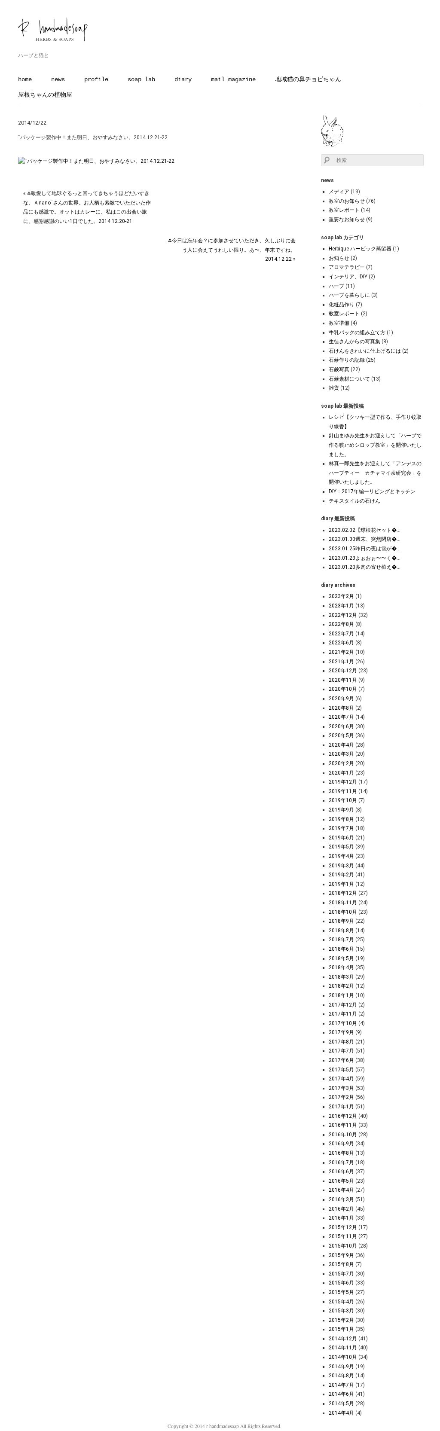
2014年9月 (341, 1367)
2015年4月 (341, 1302)
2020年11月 (343, 680)
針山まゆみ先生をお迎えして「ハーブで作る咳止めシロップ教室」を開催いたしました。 (375, 445)
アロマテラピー (347, 267)
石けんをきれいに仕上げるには (365, 351)
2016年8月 (341, 1153)
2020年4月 (341, 745)
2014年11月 (343, 1348)
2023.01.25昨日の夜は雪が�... (364, 549)
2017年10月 (343, 1023)
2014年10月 (343, 1357)
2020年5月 (341, 735)
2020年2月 (341, 763)
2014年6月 (341, 1394)
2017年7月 (341, 1051)
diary (183, 79)
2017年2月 (341, 1097)
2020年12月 (343, 671)
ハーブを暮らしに (349, 295)
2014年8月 (341, 1376)
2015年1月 (341, 1329)
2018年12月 (343, 893)
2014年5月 (341, 1403)
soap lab (141, 79)
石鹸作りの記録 (347, 360)
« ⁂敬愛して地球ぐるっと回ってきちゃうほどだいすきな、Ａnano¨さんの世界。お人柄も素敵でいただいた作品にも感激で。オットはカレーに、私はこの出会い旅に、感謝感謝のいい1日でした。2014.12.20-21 (87, 207)
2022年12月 (343, 615)
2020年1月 (341, 773)
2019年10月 (343, 800)
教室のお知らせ (347, 201)
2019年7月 (341, 828)
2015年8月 (341, 1264)
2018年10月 (343, 912)
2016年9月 (341, 1144)
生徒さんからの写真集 (354, 342)
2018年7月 (341, 940)
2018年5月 (341, 958)
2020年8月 (341, 708)
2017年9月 (341, 1032)
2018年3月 (341, 977)
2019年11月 (343, 791)
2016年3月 (341, 1199)
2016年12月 (343, 1116)
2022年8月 (341, 624)
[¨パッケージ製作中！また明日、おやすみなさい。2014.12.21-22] (96, 161)
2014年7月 (341, 1385)
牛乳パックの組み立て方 (357, 333)
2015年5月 (341, 1292)
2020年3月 (341, 754)
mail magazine (233, 79)
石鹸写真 (339, 369)
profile (96, 79)
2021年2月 (341, 652)
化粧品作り (341, 305)
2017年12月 (343, 1005)
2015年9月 (341, 1255)
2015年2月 (341, 1320)
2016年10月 (343, 1135)
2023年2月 (341, 596)
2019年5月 (341, 847)
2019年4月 (341, 856)
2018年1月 (341, 995)
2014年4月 (341, 1413)
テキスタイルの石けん (354, 501)
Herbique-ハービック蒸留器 (360, 249)
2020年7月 (341, 717)
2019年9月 (341, 810)
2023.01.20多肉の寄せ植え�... (364, 567)
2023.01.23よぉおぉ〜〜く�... (364, 558)
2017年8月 (341, 1042)
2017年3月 (341, 1088)
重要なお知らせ (347, 220)
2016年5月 (341, 1181)
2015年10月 (343, 1246)
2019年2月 (341, 875)
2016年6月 (341, 1172)
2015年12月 (343, 1227)
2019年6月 (341, 838)
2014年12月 (343, 1339)
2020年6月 (341, 726)
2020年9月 (341, 699)
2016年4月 (341, 1190)
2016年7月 (341, 1162)
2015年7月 (341, 1274)
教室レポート (344, 210)
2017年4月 (341, 1079)
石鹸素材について (349, 379)
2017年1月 (341, 1107)
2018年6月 (341, 949)
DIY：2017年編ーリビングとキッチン (372, 491)
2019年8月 (341, 819)
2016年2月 (341, 1209)
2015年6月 (341, 1283)
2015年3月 (341, 1311)
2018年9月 (341, 921)
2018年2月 (341, 986)
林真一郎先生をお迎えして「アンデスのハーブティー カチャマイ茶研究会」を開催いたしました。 (375, 473)
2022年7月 (341, 634)
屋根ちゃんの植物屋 (45, 95)
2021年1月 (341, 662)
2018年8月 (341, 931)
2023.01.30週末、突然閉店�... (364, 539)
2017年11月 (343, 1014)
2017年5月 (341, 1070)
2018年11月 (343, 903)
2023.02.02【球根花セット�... (364, 530)
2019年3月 (341, 866)
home (25, 79)
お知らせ (339, 258)
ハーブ (336, 286)
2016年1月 (341, 1218)
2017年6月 (341, 1060)
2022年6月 (341, 643)
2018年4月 (341, 967)
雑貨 (334, 388)
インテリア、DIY (348, 277)
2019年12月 (343, 782)
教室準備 (339, 323)
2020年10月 (343, 689)
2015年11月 (343, 1236)
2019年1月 (341, 884)
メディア (339, 192)
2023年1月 (341, 606)
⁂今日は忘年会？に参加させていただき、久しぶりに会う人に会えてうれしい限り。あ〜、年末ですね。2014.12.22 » (232, 250)
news (58, 79)
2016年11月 (343, 1125)
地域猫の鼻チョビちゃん (308, 79)
